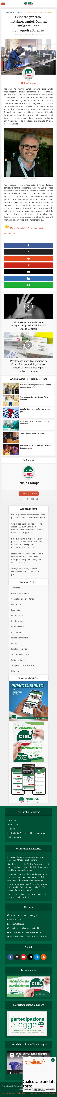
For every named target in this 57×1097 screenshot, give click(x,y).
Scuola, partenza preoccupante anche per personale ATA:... (35, 386)
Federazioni (12, 824)
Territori (11, 829)
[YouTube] (24, 957)
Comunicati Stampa (13, 12)
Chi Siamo (11, 820)
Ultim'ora (48, 12)
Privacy (52, 1093)
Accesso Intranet (8, 1093)
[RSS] (44, 957)
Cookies (45, 1093)
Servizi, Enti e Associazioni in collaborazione (27, 833)
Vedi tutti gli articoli (28, 493)
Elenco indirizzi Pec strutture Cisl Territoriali (29, 936)
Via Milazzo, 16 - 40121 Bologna (23, 915)
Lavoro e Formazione (33, 12)
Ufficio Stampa (36, 35)
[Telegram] (37, 957)
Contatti (30, 1093)
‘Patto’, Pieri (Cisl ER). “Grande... (32, 433)
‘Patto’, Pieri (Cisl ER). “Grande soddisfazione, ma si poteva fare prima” (25, 571)
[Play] (11, 1073)
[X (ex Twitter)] (17, 957)
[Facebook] (10, 957)
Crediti (37, 1093)
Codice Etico (21, 1093)
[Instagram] (30, 957)
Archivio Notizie (14, 837)
